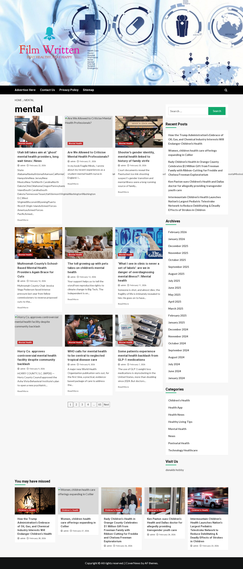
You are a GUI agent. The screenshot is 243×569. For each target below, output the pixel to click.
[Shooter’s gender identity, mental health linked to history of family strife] (139, 132)
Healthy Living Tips (180, 421)
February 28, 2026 (38, 538)
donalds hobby (175, 469)
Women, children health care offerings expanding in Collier (192, 152)
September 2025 (178, 266)
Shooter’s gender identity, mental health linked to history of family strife (136, 156)
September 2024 (178, 350)
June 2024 (174, 371)
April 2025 (174, 301)
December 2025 (178, 245)
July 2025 (174, 280)
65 (99, 404)
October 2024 (177, 343)
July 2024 (174, 364)
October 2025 (177, 259)
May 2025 (174, 294)
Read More (22, 220)
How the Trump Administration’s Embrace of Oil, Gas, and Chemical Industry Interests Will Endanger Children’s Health (196, 139)
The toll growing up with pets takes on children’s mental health (88, 268)
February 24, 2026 (167, 535)
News (171, 436)
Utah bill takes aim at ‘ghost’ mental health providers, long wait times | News (38, 156)
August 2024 (176, 357)
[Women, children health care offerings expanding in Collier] (78, 500)
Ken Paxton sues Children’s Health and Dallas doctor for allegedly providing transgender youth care (196, 186)
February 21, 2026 (88, 161)
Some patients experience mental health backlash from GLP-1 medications (138, 355)
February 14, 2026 (38, 281)
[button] (226, 90)
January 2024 (176, 378)
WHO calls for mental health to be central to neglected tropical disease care (87, 355)
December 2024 (178, 329)
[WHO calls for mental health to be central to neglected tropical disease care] (88, 330)
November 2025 (178, 252)
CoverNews (133, 563)
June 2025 (174, 287)
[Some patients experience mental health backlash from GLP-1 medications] (139, 330)
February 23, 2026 (210, 546)
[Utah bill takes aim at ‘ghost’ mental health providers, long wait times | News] (38, 132)
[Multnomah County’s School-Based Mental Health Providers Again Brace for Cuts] (38, 243)
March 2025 (175, 308)
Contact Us (47, 90)
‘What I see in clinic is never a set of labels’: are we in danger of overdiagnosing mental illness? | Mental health (138, 272)
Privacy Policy (68, 90)
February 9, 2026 (37, 369)
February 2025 (177, 315)
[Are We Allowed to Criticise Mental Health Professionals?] (88, 132)
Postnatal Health (178, 443)
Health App (175, 407)
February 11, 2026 (138, 285)
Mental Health (25, 143)
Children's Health (179, 400)
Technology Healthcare (183, 450)
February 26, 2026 (124, 546)
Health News (176, 414)
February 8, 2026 (87, 364)
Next (106, 404)
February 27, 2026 (81, 531)
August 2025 (176, 273)
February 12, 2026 (88, 277)
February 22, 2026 (38, 165)
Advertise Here (25, 90)
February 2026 (177, 232)
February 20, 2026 (138, 165)
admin (22, 165)
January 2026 (176, 239)
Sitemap (88, 90)
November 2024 (178, 336)
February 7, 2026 (137, 364)
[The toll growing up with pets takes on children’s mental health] (88, 243)
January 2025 (176, 322)
